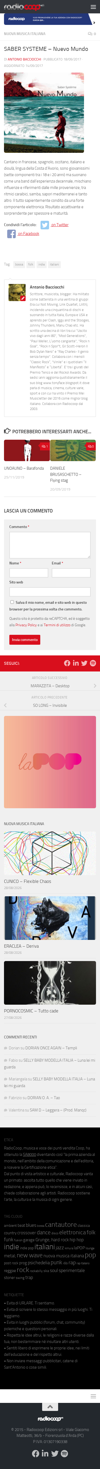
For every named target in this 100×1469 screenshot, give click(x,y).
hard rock (60, 1239)
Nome (15, 563)
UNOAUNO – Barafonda (24, 468)
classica (84, 1225)
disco (54, 1233)
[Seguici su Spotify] (93, 663)
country (10, 1233)
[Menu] (93, 6)
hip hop (77, 1239)
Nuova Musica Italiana (24, 34)
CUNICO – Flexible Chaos (27, 881)
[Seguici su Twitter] (84, 663)
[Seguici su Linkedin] (76, 663)
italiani (54, 264)
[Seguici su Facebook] (67, 663)
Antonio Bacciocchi (24, 59)
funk (8, 1240)
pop (90, 1255)
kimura (69, 1248)
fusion (18, 1240)
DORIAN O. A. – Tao (43, 1097)
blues (31, 1225)
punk (56, 1262)
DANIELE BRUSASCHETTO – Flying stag (66, 474)
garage (29, 1240)
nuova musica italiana (63, 1255)
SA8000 (29, 1154)
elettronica (72, 1232)
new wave (30, 1255)
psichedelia (39, 1263)
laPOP (79, 1248)
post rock (11, 1263)
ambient (10, 1225)
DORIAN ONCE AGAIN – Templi (51, 1048)
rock (23, 1270)
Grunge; (42, 1239)
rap (72, 1262)
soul (54, 1270)
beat (21, 1225)
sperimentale (72, 1270)
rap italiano (83, 1263)
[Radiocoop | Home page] (30, 6)
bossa (19, 264)
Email (57, 563)
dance (44, 1232)
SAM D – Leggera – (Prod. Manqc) (58, 1110)
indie (41, 264)
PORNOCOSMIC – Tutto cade (31, 1011)
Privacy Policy (26, 625)
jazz (60, 1248)
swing (20, 1278)
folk (30, 264)
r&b (65, 1263)
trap (29, 1277)
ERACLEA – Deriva (21, 946)
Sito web (16, 582)
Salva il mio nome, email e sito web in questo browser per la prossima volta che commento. (48, 606)
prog (23, 1263)
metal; (10, 1255)
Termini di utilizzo (57, 625)
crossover (26, 1232)
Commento (19, 527)
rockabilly (36, 1271)
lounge (90, 1248)
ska (46, 1271)
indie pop (27, 1248)
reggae (10, 1270)
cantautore (61, 1224)
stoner (9, 1277)
